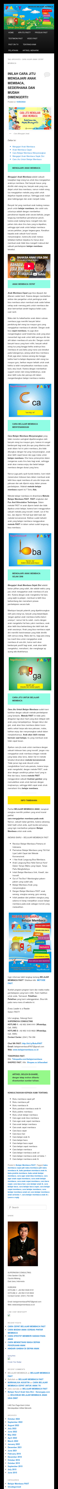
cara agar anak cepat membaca (28, 1177)
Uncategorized (14, 1486)
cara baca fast (19, 1184)
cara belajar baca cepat (29, 1186)
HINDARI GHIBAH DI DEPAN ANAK (23, 1348)
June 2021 (12, 1450)
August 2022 (13, 1425)
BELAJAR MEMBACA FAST (30, 1379)
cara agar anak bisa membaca (30, 1175)
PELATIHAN (13, 50)
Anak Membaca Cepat (22, 149)
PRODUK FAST (41, 32)
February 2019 (14, 1453)
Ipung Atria (11, 1356)
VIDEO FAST (32, 38)
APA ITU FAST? (24, 32)
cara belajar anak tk (34, 1184)
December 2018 (15, 1456)
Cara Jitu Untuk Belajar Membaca (26, 159)
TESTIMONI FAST (15, 38)
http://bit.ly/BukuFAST (32, 1043)
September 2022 (15, 1422)
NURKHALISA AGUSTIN (18, 1382)
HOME (11, 32)
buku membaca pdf (33, 1167)
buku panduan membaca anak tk (33, 1170)
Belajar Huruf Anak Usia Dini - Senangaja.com (29, 1391)
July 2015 (12, 1469)
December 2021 (15, 1447)
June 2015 (12, 1472)
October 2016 (14, 1460)
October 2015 (14, 1463)
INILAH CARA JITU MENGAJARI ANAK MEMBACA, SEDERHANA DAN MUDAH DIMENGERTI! (22, 85)
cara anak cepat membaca (28, 1181)
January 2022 (14, 1444)
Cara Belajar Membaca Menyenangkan (29, 152)
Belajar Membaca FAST (26, 1165)
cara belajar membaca (31, 1189)
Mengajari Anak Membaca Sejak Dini (28, 156)
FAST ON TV (13, 44)
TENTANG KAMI (29, 44)
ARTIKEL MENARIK (31, 50)
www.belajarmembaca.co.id (25, 1049)
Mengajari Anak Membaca (23, 146)
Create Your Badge (14, 1362)
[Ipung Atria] (9, 1358)
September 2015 (15, 1466)
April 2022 (12, 1437)
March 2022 (13, 1441)
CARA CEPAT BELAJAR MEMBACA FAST (27, 1326)
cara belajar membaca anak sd (27, 1190)
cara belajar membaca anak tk (35, 1194)
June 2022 (12, 1431)
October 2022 (14, 1418)
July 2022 (12, 1428)
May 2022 (12, 1434)
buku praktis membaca (17, 1173)
